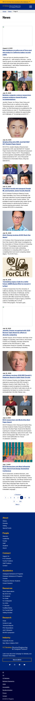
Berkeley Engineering (8, 681)
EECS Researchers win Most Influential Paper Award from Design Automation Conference (16, 469)
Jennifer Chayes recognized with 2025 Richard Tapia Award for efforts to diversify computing (16, 333)
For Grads (5, 598)
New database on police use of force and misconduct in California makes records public (17, 52)
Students (5, 545)
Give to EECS (17, 660)
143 (20, 501)
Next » (18, 504)
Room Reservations (8, 591)
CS (3, 675)
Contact (5, 565)
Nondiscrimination (7, 690)
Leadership (6, 538)
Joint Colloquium (7, 630)
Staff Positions (7, 563)
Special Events (7, 528)
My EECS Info (7, 594)
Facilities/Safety (7, 608)
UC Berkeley (6, 678)
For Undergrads (7, 601)
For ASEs (5, 603)
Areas (4, 621)
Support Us (6, 556)
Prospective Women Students (11, 581)
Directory (5, 536)
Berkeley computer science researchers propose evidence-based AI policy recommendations (17, 97)
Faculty (5, 541)
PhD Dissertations (8, 628)
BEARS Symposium (8, 632)
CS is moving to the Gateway (20, 2)
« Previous (18, 494)
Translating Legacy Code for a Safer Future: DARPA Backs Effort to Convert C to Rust (17, 284)
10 (29, 497)
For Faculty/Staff (8, 610)
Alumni (5, 548)
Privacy (5, 693)
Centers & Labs (7, 623)
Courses (5, 578)
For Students (6, 596)
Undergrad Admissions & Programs (13, 574)
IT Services (6, 605)
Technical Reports (8, 625)
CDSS (4, 684)
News (10, 11)
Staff (4, 543)
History (5, 521)
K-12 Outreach (7, 558)
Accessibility (6, 687)
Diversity (5, 523)
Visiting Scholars (7, 612)
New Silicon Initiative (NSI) (10, 643)
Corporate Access (8, 641)
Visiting (5, 526)
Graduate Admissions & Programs (12, 576)
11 (14, 501)
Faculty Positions (8, 561)
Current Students (8, 583)
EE (3, 672)
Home (4, 11)
